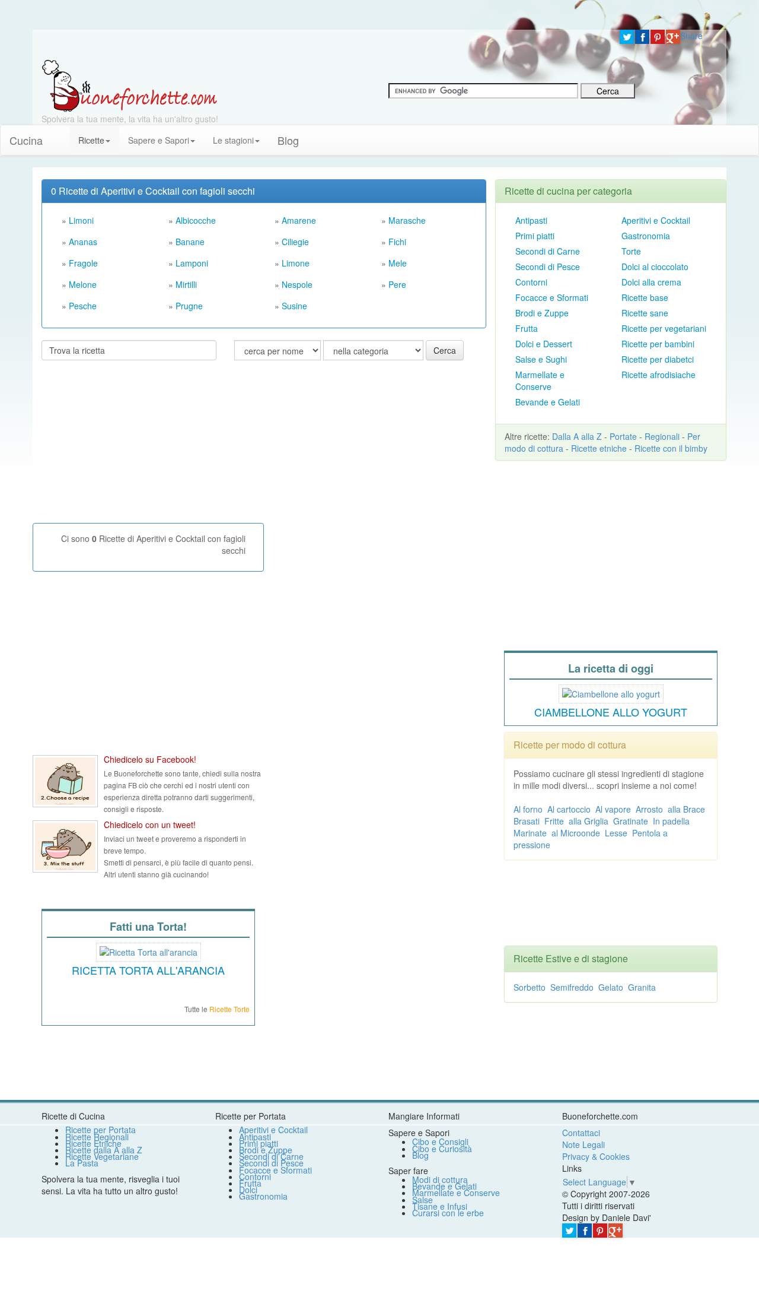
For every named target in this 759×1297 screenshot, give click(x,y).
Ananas (83, 242)
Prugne (189, 306)
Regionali (662, 436)
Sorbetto (530, 987)
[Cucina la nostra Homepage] (60, 134)
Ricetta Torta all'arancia (148, 970)
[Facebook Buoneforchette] (65, 781)
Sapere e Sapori (158, 140)
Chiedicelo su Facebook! (150, 759)
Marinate (530, 833)
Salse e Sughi (541, 359)
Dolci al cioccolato (654, 266)
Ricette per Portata (100, 1130)
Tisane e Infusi (439, 1206)
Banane (190, 242)
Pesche (83, 306)
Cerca (444, 350)
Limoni (81, 220)
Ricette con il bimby (670, 448)
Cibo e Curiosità (442, 1149)
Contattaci (581, 1133)
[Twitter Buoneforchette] (65, 846)
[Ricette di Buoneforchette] (130, 85)
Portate (623, 436)
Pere (397, 284)
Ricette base (644, 297)
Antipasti (531, 220)
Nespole (297, 284)
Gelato (610, 987)
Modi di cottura (440, 1179)
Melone (83, 284)
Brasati (527, 821)
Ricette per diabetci (657, 359)
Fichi (397, 242)
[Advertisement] (130, 446)
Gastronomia (645, 236)
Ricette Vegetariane (102, 1156)
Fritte (554, 821)
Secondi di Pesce (547, 266)
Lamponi (192, 263)
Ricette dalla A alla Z (103, 1150)
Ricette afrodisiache (658, 374)
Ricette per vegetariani (663, 328)
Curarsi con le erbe (448, 1213)
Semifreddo (572, 987)
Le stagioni (233, 140)
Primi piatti (534, 236)
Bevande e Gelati (547, 402)
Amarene (299, 220)
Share (691, 36)
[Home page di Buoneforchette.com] (322, 44)
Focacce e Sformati (551, 297)
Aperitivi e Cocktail (655, 220)
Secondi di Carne (547, 251)
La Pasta (81, 1163)
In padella (671, 821)
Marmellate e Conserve (540, 380)
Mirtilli (186, 284)
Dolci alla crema (651, 282)
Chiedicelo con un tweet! (150, 824)
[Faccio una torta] (148, 950)
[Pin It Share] (657, 37)
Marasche (407, 220)
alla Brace (686, 809)
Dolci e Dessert (543, 344)
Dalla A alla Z (577, 436)
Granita (642, 987)
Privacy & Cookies (596, 1156)
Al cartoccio (569, 809)
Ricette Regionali (97, 1137)
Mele (397, 263)
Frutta (526, 328)
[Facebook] (642, 37)
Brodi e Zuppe (542, 313)
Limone (296, 263)
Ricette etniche (599, 448)
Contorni (531, 282)
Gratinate (630, 821)
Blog (420, 1155)
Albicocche (196, 220)
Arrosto (649, 809)
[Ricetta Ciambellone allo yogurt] (611, 692)
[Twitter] (627, 37)
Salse (422, 1200)
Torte (631, 251)
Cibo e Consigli (440, 1141)
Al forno (528, 809)
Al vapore (613, 809)
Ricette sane (644, 313)
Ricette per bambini (657, 344)
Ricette (91, 140)
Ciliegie (295, 242)
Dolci (248, 1189)
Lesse (616, 833)
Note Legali (583, 1144)
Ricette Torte (229, 1009)
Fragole (83, 263)
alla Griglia (588, 821)
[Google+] (673, 37)
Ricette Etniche (93, 1143)
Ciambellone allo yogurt (610, 711)
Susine (294, 306)
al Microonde (575, 833)
